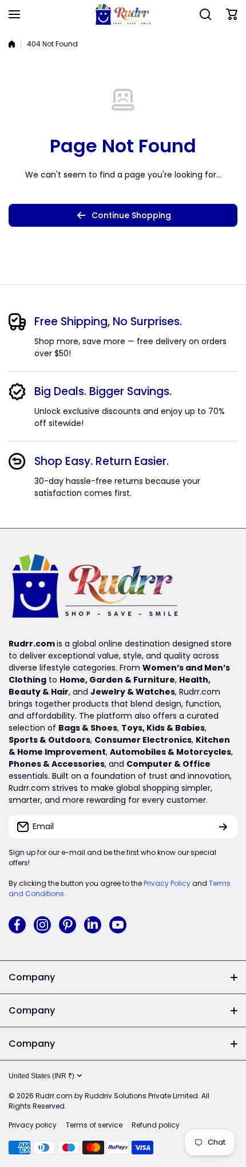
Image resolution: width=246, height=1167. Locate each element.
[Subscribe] (223, 826)
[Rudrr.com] (123, 14)
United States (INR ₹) (41, 1076)
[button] (231, 14)
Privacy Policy (167, 883)
